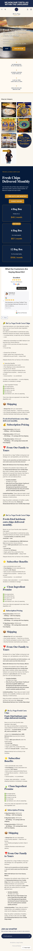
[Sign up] (29, 936)
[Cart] (31, 9)
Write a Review (22, 288)
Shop (6, 48)
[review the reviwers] (6, 298)
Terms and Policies (16, 945)
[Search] (5, 9)
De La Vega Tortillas (18, 942)
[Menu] (2, 9)
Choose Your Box (16, 201)
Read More (8, 307)
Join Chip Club (18, 48)
